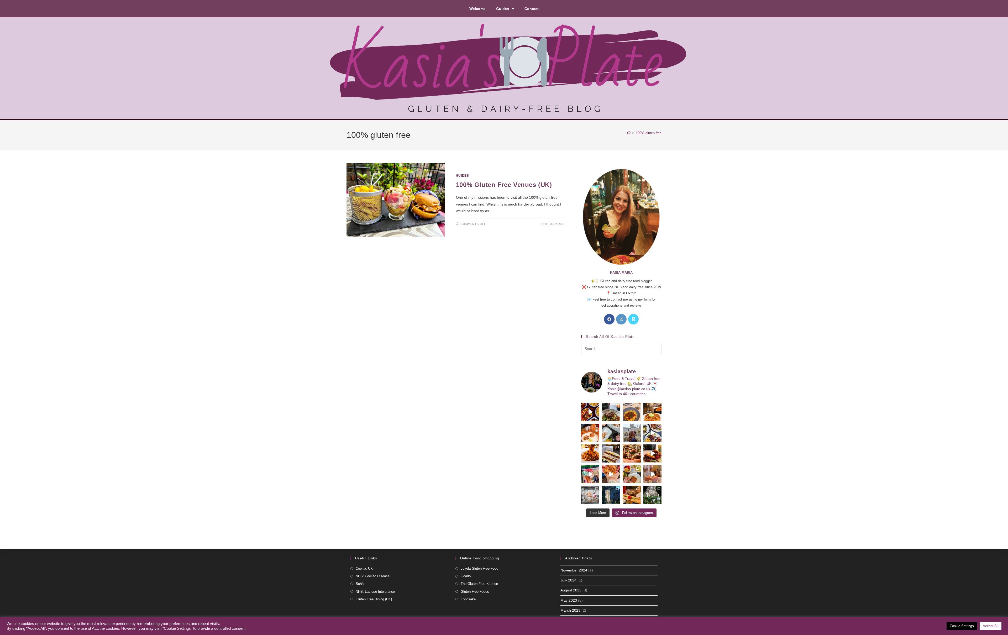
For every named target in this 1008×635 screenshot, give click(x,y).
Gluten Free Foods (475, 592)
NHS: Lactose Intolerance (375, 592)
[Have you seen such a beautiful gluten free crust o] (632, 453)
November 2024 (573, 570)
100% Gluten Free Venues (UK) (504, 184)
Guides (502, 9)
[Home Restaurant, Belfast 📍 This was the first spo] (590, 433)
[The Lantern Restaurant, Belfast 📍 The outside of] (611, 412)
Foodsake (468, 599)
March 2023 (570, 610)
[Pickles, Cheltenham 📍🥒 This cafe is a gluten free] (632, 474)
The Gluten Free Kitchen (479, 584)
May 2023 (568, 600)
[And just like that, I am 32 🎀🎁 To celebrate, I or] (652, 474)
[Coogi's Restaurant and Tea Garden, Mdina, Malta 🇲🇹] (590, 453)
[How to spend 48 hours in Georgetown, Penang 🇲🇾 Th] (590, 495)
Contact (531, 9)
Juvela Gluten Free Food (479, 568)
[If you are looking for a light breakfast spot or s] (611, 433)
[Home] (629, 133)
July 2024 (568, 580)
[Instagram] (621, 319)
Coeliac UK (364, 568)
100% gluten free (649, 133)
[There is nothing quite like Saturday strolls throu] (611, 495)
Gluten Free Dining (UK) (374, 599)
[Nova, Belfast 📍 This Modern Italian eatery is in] (632, 412)
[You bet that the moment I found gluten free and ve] (590, 474)
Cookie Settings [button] (962, 626)
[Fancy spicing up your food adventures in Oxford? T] (632, 495)
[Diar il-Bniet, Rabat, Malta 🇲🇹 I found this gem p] (611, 453)
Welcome (477, 9)
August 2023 (570, 590)
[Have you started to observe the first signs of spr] (652, 495)
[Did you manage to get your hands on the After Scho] (611, 474)
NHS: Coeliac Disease (373, 576)
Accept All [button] (990, 626)
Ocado (466, 576)
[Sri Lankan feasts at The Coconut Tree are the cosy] (590, 412)
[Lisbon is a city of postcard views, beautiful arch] (632, 433)
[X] (633, 319)
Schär (360, 584)
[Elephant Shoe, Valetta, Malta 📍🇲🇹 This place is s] (652, 453)
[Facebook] (609, 319)
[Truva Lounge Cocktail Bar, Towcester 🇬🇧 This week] (652, 433)
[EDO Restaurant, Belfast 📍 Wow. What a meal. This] (652, 412)
